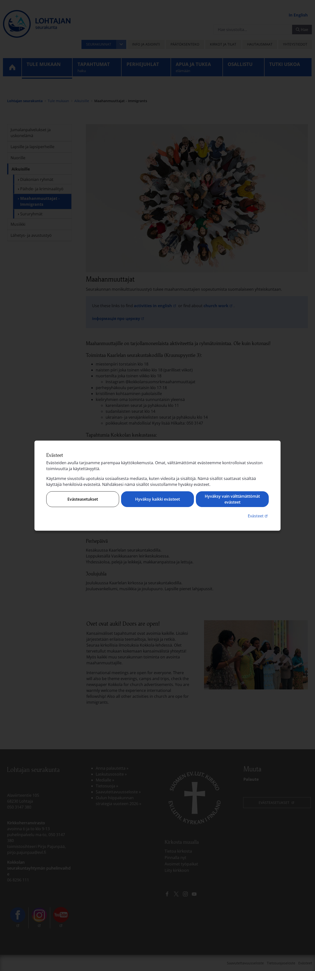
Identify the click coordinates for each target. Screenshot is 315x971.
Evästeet (258, 516)
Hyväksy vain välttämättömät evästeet (232, 499)
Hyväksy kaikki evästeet (157, 499)
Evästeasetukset (82, 499)
